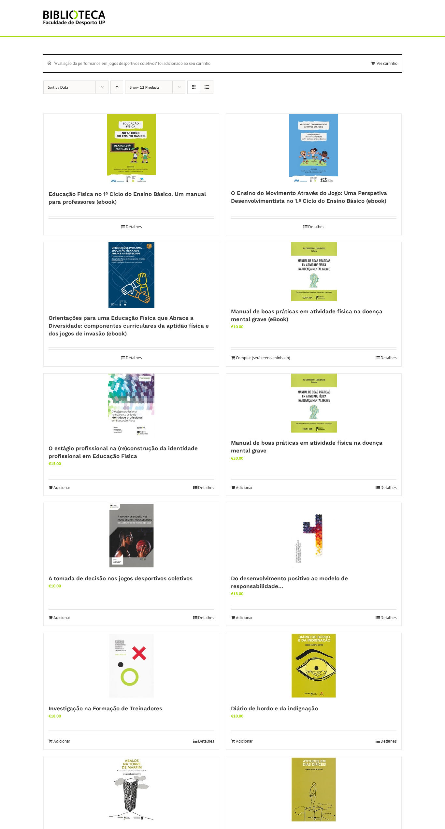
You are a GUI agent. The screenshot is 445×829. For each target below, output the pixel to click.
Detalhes (134, 226)
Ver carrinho (387, 63)
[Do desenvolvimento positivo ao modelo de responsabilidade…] (313, 535)
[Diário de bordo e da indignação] (313, 665)
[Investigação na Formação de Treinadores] (131, 665)
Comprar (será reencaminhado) (263, 358)
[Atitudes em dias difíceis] (313, 789)
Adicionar (61, 487)
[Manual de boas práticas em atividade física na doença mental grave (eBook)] (313, 271)
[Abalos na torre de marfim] (131, 789)
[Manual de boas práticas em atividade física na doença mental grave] (313, 403)
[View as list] (206, 87)
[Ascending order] (116, 87)
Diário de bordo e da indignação (274, 708)
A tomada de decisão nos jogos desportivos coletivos (121, 578)
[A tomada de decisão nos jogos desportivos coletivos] (131, 535)
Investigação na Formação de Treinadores (105, 708)
